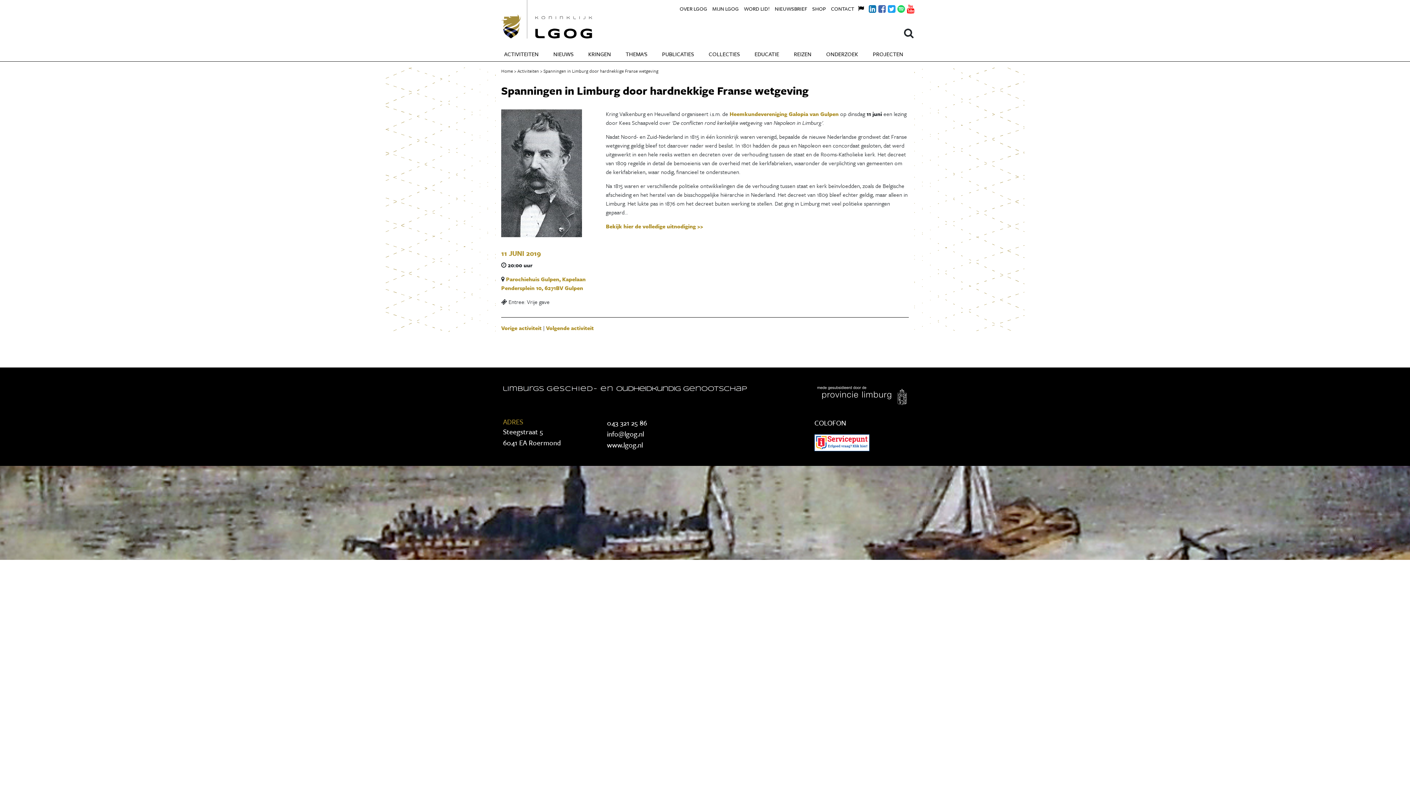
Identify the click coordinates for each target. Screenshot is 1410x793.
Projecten (888, 54)
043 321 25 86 (627, 423)
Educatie (767, 54)
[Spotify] (897, 8)
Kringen (599, 54)
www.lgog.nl (625, 445)
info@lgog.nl (625, 434)
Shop (819, 8)
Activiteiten (521, 54)
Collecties (724, 54)
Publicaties (678, 54)
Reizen (802, 54)
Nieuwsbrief (791, 8)
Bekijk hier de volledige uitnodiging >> (654, 226)
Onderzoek (842, 54)
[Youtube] (906, 8)
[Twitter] (887, 8)
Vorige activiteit (521, 328)
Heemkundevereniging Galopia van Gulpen (784, 114)
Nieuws (563, 54)
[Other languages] (859, 7)
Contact (842, 8)
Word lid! (757, 8)
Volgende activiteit (570, 328)
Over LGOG (693, 8)
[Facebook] (878, 8)
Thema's (636, 54)
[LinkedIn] (868, 8)
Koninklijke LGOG (563, 19)
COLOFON (830, 423)
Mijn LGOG (725, 8)
